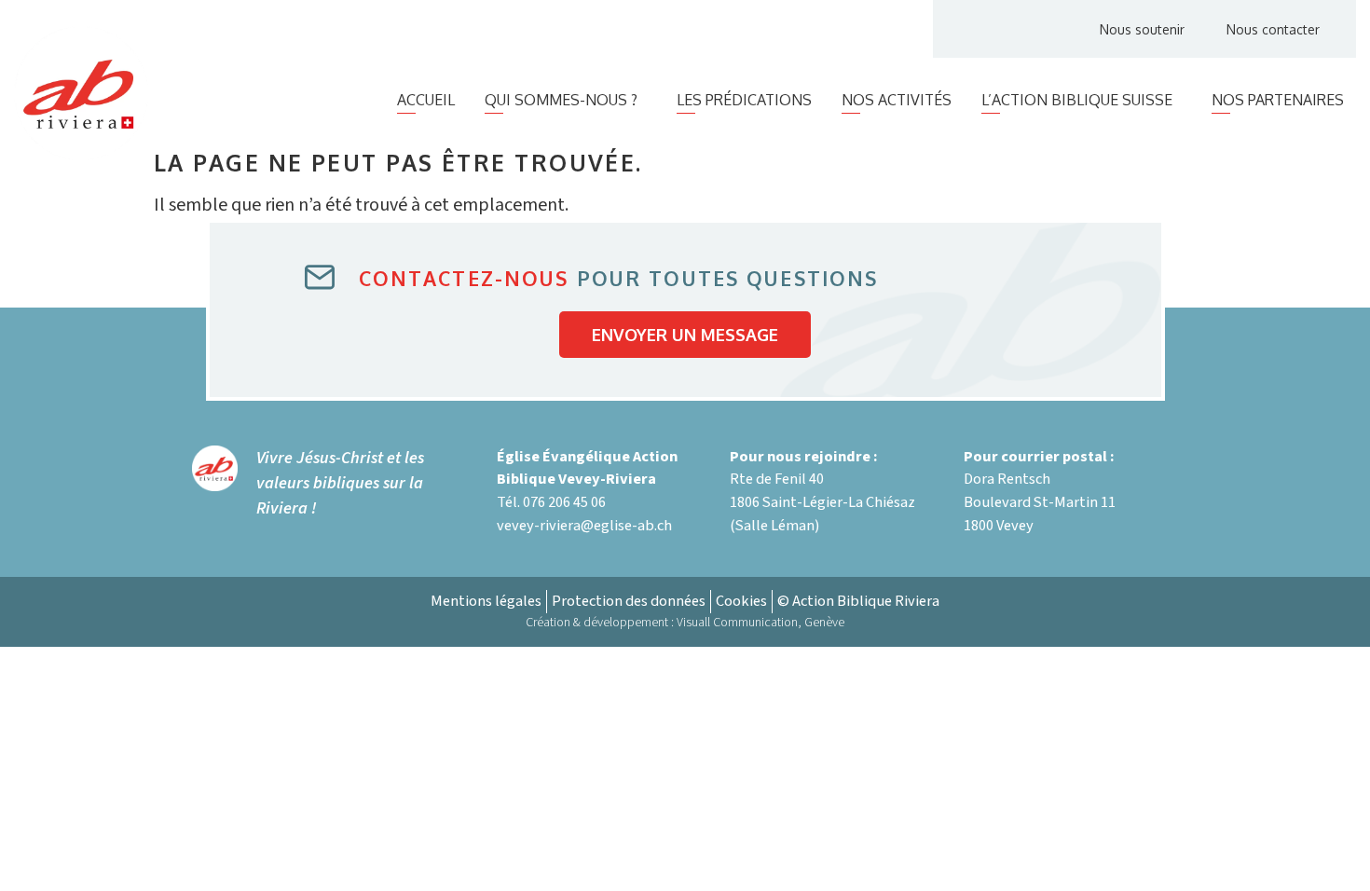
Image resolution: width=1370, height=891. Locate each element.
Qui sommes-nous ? (561, 99)
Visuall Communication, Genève (760, 622)
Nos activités (897, 99)
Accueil (426, 99)
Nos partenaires (1278, 99)
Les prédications (744, 99)
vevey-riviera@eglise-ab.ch (584, 525)
